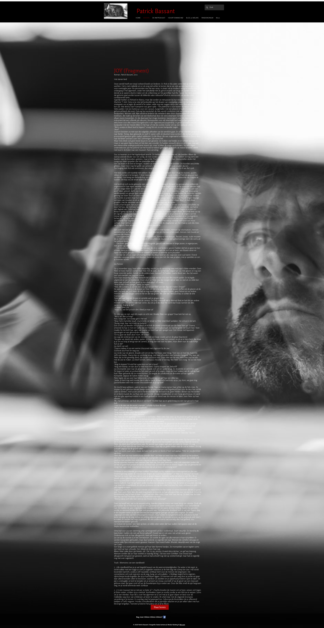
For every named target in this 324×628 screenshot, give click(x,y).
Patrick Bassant (155, 11)
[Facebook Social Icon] (164, 617)
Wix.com (182, 625)
